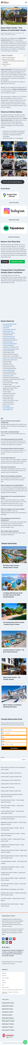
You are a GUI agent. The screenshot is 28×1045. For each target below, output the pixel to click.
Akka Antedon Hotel (8, 407)
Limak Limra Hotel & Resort (10, 359)
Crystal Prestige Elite (8, 345)
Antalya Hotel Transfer (8, 1003)
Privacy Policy (5, 987)
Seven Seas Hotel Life (9, 336)
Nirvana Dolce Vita (8, 331)
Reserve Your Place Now (8, 59)
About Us (4, 975)
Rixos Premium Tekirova (9, 329)
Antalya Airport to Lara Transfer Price (10, 780)
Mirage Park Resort (8, 341)
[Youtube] (14, 939)
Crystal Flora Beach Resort (10, 343)
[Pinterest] (10, 942)
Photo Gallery (5, 978)
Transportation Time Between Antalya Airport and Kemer (13, 61)
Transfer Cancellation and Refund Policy (12, 989)
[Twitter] (10, 939)
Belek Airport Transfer (8, 1024)
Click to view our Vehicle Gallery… (12, 182)
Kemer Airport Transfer (8, 1030)
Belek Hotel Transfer (7, 1009)
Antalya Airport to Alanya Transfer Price (11, 776)
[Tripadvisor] (3, 942)
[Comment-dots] (7, 942)
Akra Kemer (6, 327)
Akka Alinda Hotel (7, 409)
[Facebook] (3, 939)
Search (2, 757)
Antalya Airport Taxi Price (7, 787)
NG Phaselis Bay (7, 325)
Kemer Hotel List (7, 64)
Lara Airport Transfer (7, 1012)
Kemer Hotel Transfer (7, 1018)
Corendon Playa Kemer (9, 338)
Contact (4, 982)
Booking (4, 973)
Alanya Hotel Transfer (7, 1006)
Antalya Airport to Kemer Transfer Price (11, 773)
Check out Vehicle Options (8, 57)
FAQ (6, 65)
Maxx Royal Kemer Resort (9, 324)
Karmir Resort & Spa (8, 375)
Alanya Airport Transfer (8, 1021)
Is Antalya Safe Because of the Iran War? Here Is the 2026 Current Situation (13, 595)
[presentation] (14, 554)
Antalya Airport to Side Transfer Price (10, 783)
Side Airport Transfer (7, 1027)
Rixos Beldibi (6, 406)
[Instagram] (7, 939)
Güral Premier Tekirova (9, 333)
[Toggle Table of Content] (24, 56)
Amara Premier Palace (9, 370)
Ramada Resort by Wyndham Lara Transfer (12, 889)
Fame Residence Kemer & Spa (11, 349)
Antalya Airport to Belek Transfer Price (11, 791)
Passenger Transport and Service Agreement (10, 993)
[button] (26, 2)
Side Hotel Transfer (7, 1015)
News (3, 980)
